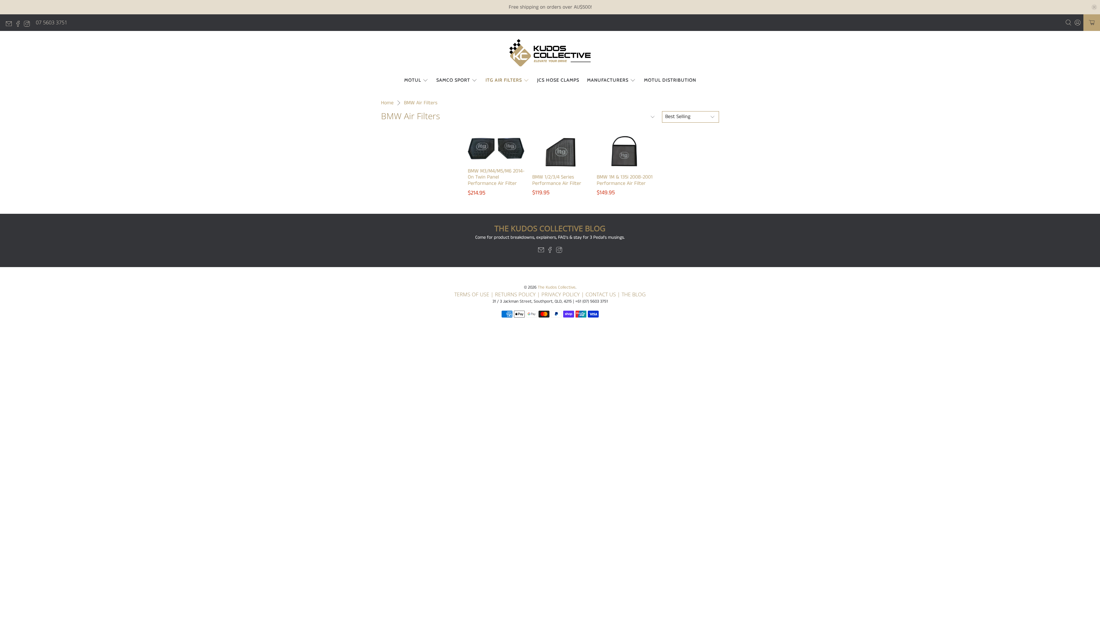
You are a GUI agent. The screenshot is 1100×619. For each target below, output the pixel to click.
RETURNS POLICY (515, 294)
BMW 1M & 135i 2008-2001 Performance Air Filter (625, 180)
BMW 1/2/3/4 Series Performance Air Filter (556, 180)
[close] (1094, 7)
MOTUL (412, 80)
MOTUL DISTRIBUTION (670, 80)
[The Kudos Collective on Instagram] (28, 24)
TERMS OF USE (471, 294)
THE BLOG (634, 294)
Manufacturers (607, 80)
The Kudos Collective (556, 287)
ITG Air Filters (504, 80)
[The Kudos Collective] (550, 52)
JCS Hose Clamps (558, 80)
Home (387, 102)
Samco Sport (453, 80)
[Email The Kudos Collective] (10, 24)
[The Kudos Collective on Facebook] (19, 24)
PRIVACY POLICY (561, 294)
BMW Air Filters (420, 102)
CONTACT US (601, 294)
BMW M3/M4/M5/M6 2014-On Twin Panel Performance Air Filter (496, 177)
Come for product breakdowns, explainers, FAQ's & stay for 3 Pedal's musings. (550, 237)
